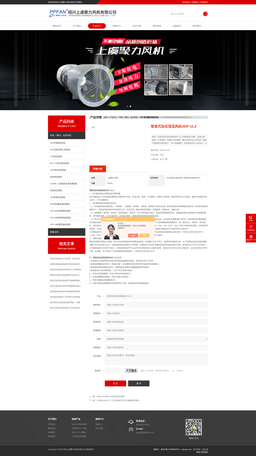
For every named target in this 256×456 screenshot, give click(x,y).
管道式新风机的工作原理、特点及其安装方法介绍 (66, 259)
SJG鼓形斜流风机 (57, 197)
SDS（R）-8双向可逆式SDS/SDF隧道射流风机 (80, 432)
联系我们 (204, 2)
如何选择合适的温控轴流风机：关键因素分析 (66, 302)
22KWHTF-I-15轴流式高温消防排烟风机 (80, 428)
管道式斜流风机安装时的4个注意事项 (65, 269)
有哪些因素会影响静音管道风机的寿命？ (66, 264)
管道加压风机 (56, 190)
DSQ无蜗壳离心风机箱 (60, 150)
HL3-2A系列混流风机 (59, 163)
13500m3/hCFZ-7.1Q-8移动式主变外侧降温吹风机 (118, 400)
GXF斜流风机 (56, 156)
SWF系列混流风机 (58, 170)
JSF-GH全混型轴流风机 (60, 211)
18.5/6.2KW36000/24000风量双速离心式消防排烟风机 (80, 424)
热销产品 (76, 419)
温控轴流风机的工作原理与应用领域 (65, 297)
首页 (105, 117)
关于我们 (77, 26)
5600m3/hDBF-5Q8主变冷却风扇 (111, 396)
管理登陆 (204, 452)
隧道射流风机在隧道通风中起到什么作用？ (66, 275)
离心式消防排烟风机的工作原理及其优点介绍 (66, 308)
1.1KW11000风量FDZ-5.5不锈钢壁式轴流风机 (80, 436)
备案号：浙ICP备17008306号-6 (166, 449)
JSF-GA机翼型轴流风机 (60, 224)
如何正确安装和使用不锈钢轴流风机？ (66, 286)
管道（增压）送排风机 (128, 117)
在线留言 (195, 2)
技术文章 (137, 26)
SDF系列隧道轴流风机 (60, 204)
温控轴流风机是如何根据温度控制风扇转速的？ (66, 291)
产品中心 (97, 26)
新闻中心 (117, 26)
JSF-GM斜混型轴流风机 (60, 218)
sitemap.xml (186, 449)
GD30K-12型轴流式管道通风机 (63, 184)
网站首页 (57, 26)
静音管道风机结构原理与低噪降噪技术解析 (66, 280)
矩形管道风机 (56, 177)
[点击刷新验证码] (131, 370)
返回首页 (186, 2)
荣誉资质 (157, 26)
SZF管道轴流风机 (57, 143)
